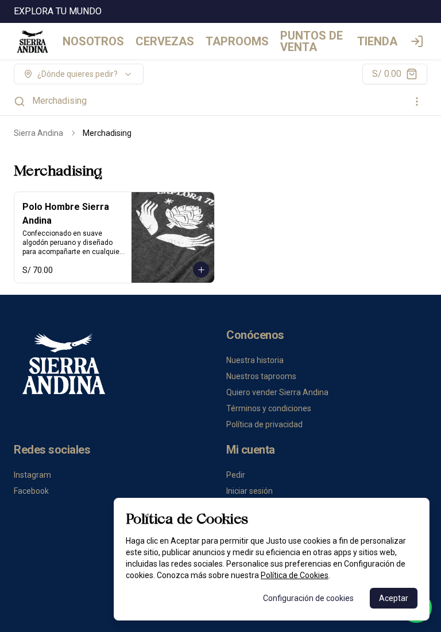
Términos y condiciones (268, 408)
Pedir (235, 474)
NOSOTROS (93, 41)
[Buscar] (19, 101)
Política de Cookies (294, 575)
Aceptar (393, 598)
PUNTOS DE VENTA (311, 41)
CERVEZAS (165, 41)
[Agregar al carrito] (201, 270)
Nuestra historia (255, 360)
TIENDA (377, 41)
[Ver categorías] (417, 101)
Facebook (31, 491)
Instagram (32, 474)
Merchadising (59, 100)
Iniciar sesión (249, 491)
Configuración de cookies (308, 598)
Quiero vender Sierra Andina (277, 392)
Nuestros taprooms (261, 376)
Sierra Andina (38, 133)
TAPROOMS (237, 41)
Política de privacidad (264, 424)
